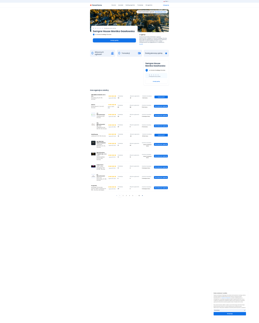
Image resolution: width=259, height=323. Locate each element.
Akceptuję (230, 313)
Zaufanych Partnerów (225, 297)
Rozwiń (141, 44)
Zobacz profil (161, 97)
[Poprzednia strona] (116, 195)
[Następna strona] (142, 195)
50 (139, 195)
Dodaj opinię (114, 40)
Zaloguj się (166, 5)
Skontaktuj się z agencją (161, 106)
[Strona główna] (96, 5)
